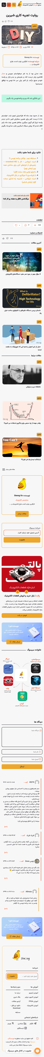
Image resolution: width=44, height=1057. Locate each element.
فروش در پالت (22, 615)
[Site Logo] (29, 4)
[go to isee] (21, 699)
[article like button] (9, 21)
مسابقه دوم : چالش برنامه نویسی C (22, 158)
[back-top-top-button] (4, 5)
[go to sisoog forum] (35, 684)
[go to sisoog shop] (35, 665)
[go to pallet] (7, 685)
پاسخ (6, 826)
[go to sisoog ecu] (7, 665)
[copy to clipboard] (11, 21)
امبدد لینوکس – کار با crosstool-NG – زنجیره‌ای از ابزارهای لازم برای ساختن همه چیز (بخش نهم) (19, 165)
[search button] (14, 5)
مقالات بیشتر (22, 514)
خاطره (34, 26)
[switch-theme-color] (9, 5)
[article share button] (6, 21)
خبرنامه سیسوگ (34, 528)
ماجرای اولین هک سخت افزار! (25, 172)
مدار (3, 73)
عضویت (12, 976)
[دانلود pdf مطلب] (3, 21)
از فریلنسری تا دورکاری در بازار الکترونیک (21, 175)
